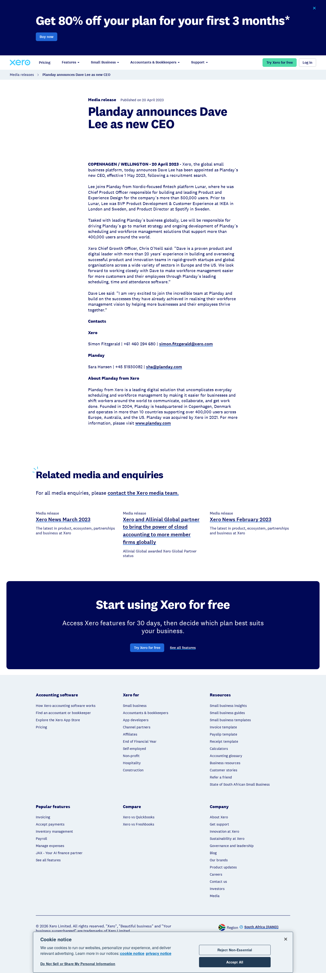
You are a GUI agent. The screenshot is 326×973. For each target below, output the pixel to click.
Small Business (103, 62)
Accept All (234, 962)
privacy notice (158, 953)
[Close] (285, 939)
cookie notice (132, 953)
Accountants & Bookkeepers (153, 62)
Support (198, 62)
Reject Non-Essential (234, 949)
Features (69, 62)
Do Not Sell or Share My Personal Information (77, 964)
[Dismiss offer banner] (314, 8)
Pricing (44, 62)
